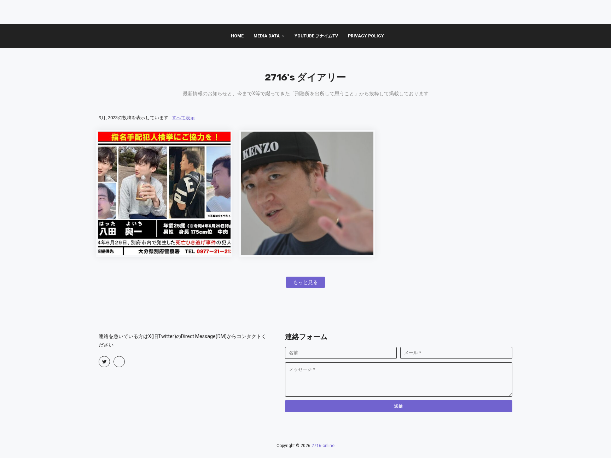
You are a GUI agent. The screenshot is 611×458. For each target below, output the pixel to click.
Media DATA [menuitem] (267, 36)
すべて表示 (183, 117)
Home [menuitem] (237, 36)
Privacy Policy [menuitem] (366, 36)
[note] (119, 361)
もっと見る (305, 282)
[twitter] (104, 361)
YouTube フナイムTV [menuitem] (316, 36)
